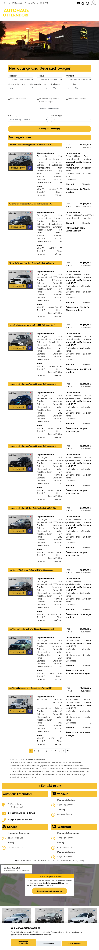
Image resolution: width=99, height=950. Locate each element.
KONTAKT (44, 3)
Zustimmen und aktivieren (49, 891)
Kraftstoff (70, 76)
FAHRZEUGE (17, 3)
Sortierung (12, 115)
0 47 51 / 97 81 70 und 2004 (20, 820)
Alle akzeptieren (74, 943)
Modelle (40, 76)
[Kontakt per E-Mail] (78, 3)
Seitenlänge (56, 115)
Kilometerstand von (16, 84)
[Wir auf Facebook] (82, 3)
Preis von (55, 84)
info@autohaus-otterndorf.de (21, 813)
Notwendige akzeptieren (23, 942)
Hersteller (12, 76)
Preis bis (76, 84)
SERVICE (31, 3)
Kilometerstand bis (38, 84)
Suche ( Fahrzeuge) (49, 129)
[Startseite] (94, 3)
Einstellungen (48, 943)
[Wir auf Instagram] (87, 3)
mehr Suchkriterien (49, 109)
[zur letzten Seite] (67, 751)
